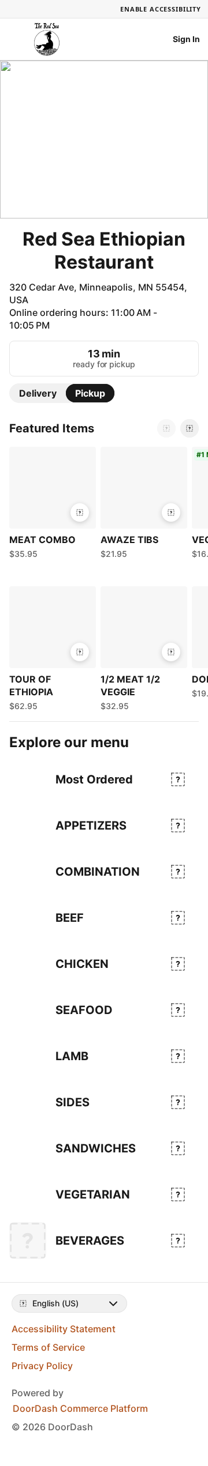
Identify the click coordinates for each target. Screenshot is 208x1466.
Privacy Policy (42, 1365)
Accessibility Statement (64, 1329)
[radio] (38, 393)
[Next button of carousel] (189, 428)
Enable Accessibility (160, 9)
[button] (50, 505)
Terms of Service (48, 1347)
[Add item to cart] (79, 512)
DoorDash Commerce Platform (80, 1408)
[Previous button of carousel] (166, 428)
